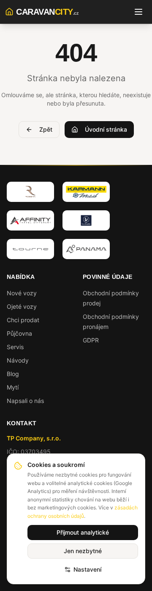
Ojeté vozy (22, 306)
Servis (15, 346)
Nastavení (87, 569)
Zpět (45, 129)
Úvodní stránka (106, 129)
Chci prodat (23, 319)
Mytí (13, 387)
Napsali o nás (25, 400)
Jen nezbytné (83, 550)
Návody (18, 360)
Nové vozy (22, 293)
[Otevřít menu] (138, 11)
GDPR (91, 340)
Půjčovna (19, 333)
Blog (13, 373)
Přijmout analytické (83, 532)
